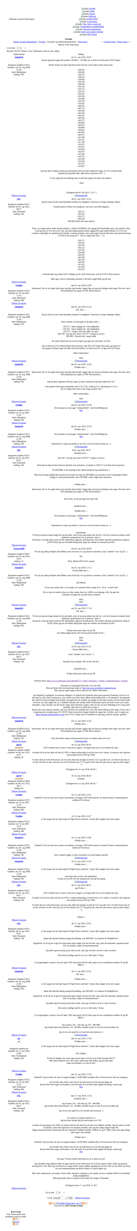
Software (92, 16)
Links (92, 11)
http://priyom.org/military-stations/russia (99, 688)
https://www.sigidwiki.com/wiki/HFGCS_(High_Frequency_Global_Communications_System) (87, 681)
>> (25, 48)
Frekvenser (82, 42)
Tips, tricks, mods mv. (92, 24)
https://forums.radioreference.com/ (50, 714)
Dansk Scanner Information (25, 42)
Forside (92, 8)
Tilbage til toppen (19, 195)
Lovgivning (92, 21)
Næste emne (122, 42)
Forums (42, 42)
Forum (92, 14)
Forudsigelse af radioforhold (92, 26)
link (81, 410)
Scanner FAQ (92, 19)
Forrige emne (110, 42)
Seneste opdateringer (92, 29)
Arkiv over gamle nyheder (92, 32)
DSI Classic (92, 34)
